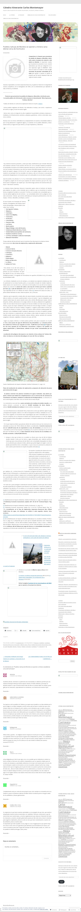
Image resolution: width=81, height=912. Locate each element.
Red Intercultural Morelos (65, 332)
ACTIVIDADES (21, 15)
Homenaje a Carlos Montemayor (66, 123)
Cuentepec (47, 643)
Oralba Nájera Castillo (64, 748)
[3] (4, 507)
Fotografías (62, 309)
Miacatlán (10, 646)
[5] (39, 446)
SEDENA (66, 756)
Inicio (4, 15)
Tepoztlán (61, 760)
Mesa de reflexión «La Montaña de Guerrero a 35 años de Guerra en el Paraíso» (68, 114)
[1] (4, 500)
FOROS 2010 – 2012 (63, 292)
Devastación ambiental (71, 725)
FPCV (68, 728)
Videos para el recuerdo (65, 319)
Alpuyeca (36, 643)
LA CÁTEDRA (12, 15)
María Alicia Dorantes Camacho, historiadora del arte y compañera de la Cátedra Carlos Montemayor (68, 154)
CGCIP (67, 719)
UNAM (60, 762)
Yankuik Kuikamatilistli (64, 765)
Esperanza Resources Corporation (11, 645)
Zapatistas (62, 766)
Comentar (46, 858)
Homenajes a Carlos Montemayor (66, 217)
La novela (62, 283)
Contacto (60, 191)
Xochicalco (28, 646)
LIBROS (61, 322)
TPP (74, 760)
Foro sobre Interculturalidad (65, 196)
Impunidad (68, 733)
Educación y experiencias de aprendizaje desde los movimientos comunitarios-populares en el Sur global (67, 543)
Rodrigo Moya (61, 756)
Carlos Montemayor (65, 716)
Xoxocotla (67, 764)
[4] (29, 429)
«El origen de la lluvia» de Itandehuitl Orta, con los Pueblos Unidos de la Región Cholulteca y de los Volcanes (67, 146)
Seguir (61, 421)
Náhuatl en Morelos (63, 747)
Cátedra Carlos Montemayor (65, 174)
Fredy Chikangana (73, 728)
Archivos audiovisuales (64, 271)
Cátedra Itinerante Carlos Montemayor (23, 7)
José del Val (64, 734)
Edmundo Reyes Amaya (63, 726)
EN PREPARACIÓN (63, 273)
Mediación (60, 741)
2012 (61, 709)
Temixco (19, 646)
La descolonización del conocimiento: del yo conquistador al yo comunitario (67, 286)
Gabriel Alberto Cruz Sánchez (64, 729)
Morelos (15, 646)
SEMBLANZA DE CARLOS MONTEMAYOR (36, 15)
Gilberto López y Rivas (25, 645)
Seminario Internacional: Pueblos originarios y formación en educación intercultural (67, 573)
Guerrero (66, 732)
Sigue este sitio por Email (64, 862)
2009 (59, 709)
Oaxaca (70, 747)
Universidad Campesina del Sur (68, 762)
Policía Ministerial (70, 750)
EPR (75, 727)
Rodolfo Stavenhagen (67, 755)
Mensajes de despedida (65, 317)
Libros (60, 210)
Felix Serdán (64, 728)
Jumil (6, 646)
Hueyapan (72, 732)
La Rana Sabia (61, 735)
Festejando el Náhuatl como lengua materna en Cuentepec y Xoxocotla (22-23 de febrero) (14, 659)
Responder (6, 691)
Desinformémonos (62, 725)
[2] (33, 290)
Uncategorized (19, 643)
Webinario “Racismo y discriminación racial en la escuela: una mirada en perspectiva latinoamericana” (68, 586)
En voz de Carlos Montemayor (66, 727)
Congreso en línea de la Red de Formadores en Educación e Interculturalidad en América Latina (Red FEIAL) (67, 555)
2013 (64, 710)
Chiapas (72, 719)
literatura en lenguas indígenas (66, 739)
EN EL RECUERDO (52, 15)
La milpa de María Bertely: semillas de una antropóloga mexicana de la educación (67, 579)
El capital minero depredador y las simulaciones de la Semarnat (34, 577)
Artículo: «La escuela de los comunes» (67, 539)
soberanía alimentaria (63, 757)
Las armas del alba (69, 735)
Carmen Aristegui (62, 719)
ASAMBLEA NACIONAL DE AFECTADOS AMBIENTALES (66, 711)
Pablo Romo (72, 748)
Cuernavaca (64, 722)
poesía (63, 750)
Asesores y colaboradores (65, 265)
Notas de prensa (63, 213)
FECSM (59, 728)
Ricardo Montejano (62, 753)
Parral (59, 750)
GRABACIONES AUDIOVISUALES (66, 326)
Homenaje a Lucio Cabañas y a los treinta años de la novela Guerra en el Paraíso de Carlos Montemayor (67, 159)
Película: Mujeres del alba (64, 118)
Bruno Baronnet (62, 713)
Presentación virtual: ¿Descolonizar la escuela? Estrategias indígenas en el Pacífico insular (68, 593)
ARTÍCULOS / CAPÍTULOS (65, 324)
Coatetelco (41, 643)
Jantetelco (73, 733)
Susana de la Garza (65, 759)
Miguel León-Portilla (63, 743)
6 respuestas (6, 52)
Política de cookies (44, 909)
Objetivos (61, 262)
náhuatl (70, 746)
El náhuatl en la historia (66, 290)
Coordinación (62, 260)
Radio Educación (69, 751)
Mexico (66, 741)
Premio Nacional (61, 751)
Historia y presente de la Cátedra (67, 264)
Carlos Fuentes (70, 713)
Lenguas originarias (65, 738)
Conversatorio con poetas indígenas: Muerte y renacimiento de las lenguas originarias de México (67, 178)
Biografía (60, 208)
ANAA (71, 709)
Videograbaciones (63, 215)
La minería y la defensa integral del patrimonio (31, 575)
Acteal (68, 710)
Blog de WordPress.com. (8, 905)
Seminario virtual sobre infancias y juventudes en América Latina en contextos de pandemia (67, 566)
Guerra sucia (61, 732)
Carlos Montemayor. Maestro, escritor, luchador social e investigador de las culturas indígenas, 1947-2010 (67, 138)
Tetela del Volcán (68, 760)
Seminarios (61, 198)
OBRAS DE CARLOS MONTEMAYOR (10, 18)
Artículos (61, 212)
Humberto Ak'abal (62, 733)
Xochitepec (34, 646)
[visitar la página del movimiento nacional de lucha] (27, 622)
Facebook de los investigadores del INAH (39, 583)
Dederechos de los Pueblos (64, 724)
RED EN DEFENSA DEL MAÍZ (64, 752)
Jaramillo (60, 734)
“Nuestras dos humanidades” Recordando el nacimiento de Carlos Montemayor (67, 133)
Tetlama (40, 103)
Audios (61, 307)
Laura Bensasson (63, 737)
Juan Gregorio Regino (71, 734)
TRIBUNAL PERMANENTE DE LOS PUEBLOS (66, 761)
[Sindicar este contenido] (58, 533)
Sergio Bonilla (71, 756)
